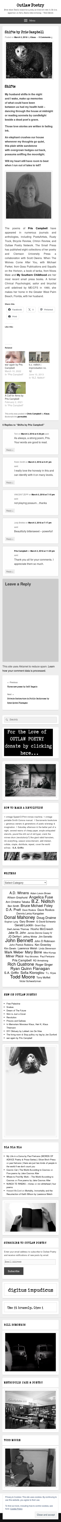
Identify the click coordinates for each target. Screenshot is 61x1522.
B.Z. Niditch (43, 901)
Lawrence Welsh (27, 948)
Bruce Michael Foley (37, 905)
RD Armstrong (40, 960)
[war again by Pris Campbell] (15, 357)
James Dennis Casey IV (39, 932)
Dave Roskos (29, 910)
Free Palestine (13, 1003)
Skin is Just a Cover (16, 1013)
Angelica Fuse (41, 897)
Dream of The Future (16, 1010)
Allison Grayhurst (17, 897)
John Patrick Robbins (21, 944)
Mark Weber (14, 952)
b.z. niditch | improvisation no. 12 (38, 368)
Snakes (10, 1007)
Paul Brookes (32, 956)
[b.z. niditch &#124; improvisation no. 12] (39, 357)
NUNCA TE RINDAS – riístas (20, 1183)
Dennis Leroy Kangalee (30, 913)
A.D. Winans (19, 892)
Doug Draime (46, 917)
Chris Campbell (34, 413)
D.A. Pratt (13, 909)
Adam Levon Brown (40, 893)
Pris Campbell (37, 228)
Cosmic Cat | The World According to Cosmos (28, 1169)
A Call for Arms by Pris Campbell (14, 397)
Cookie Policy (16, 1508)
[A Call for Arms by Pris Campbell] (15, 388)
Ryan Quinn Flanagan (30, 968)
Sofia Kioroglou (32, 972)
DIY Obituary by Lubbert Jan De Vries (24, 1031)
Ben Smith (13, 906)
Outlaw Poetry (30, 5)
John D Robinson (44, 941)
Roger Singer (44, 964)
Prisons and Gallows (16, 1020)
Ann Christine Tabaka (18, 902)
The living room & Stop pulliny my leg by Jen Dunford (32, 1034)
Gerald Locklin (24, 925)
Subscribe (14, 1271)
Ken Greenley (43, 944)
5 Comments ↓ (46, 37)
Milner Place (14, 956)
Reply (10, 449)
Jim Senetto (45, 936)
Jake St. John (17, 932)
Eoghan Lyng (11, 921)
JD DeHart (14, 936)
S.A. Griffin (11, 972)
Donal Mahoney (19, 917)
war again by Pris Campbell (14, 366)
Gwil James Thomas (18, 929)
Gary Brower (27, 921)
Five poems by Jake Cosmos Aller (23, 1173)
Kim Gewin (10, 948)
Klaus (33, 37)
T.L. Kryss (51, 973)
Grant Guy (40, 925)
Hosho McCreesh (42, 929)
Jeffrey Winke (30, 936)
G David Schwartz (46, 921)
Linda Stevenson (47, 948)
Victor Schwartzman (30, 981)
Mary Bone (33, 952)
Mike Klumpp (49, 952)
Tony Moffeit (43, 977)
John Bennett (19, 940)
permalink (22, 416)
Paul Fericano (47, 956)
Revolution (11, 1017)
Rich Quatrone (20, 964)
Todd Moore (22, 976)
